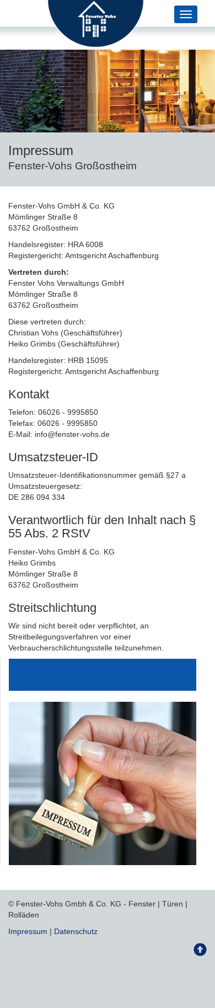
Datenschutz (76, 931)
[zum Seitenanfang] (200, 952)
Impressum (27, 931)
